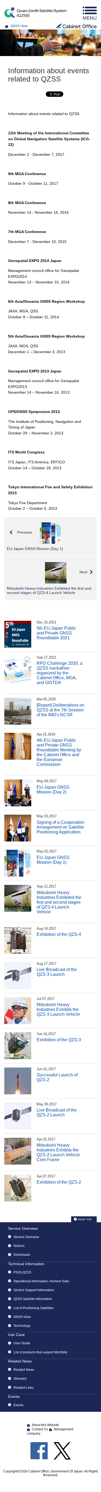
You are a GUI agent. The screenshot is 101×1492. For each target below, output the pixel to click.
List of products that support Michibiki (40, 1352)
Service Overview (23, 1228)
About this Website (45, 1425)
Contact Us (40, 1429)
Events (14, 1396)
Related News (20, 1361)
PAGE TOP (85, 1219)
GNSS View (19, 26)
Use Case (16, 1334)
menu (90, 13)
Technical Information (26, 1264)
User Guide (21, 1343)
